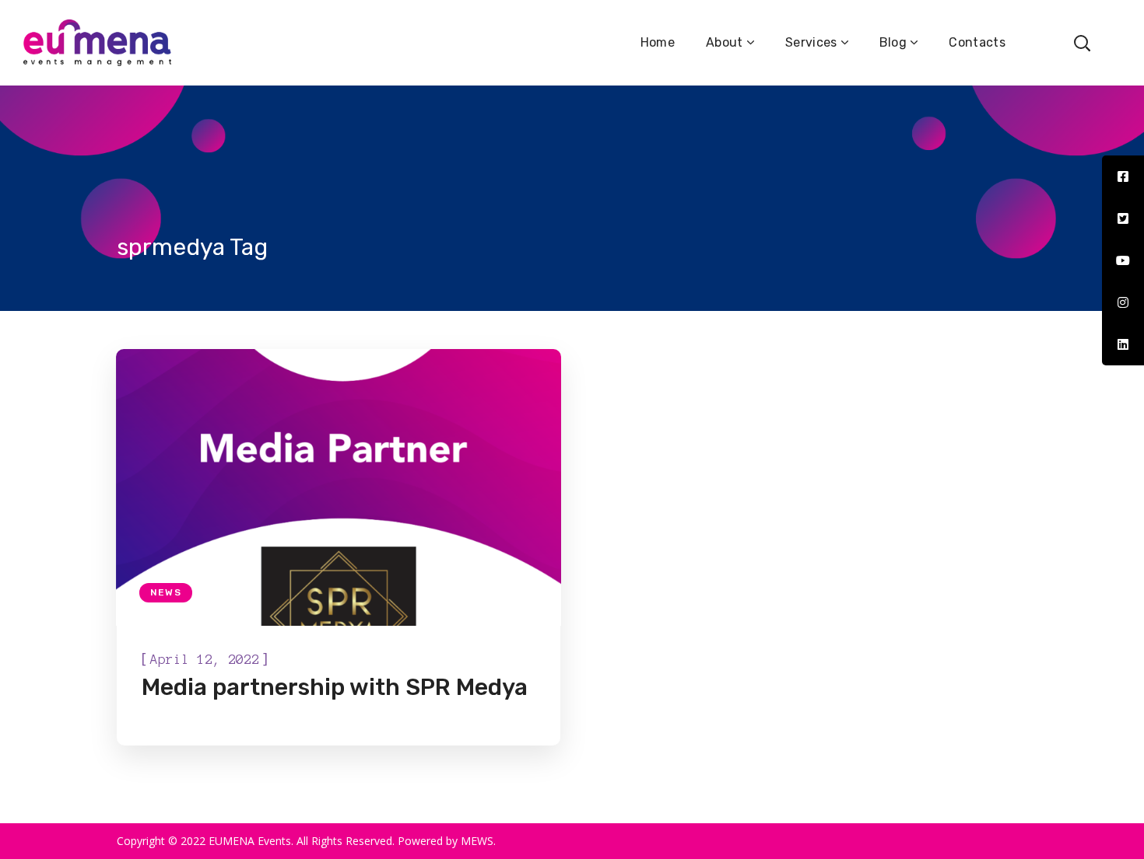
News (165, 592)
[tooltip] (1123, 176)
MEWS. (478, 840)
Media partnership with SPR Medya (335, 687)
